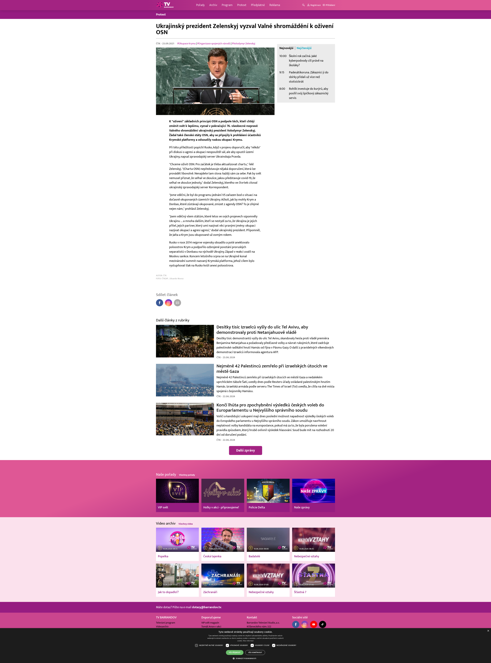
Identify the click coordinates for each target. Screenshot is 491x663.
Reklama (274, 5)
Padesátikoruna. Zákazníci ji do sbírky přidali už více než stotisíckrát (308, 77)
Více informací (248, 641)
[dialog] (245, 645)
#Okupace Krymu (186, 43)
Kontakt (252, 617)
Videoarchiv (162, 626)
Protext (241, 5)
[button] (245, 658)
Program (227, 5)
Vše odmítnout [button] (255, 652)
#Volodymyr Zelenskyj (243, 43)
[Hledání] (303, 5)
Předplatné (258, 5)
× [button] (488, 631)
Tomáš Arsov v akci (211, 626)
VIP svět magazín (210, 622)
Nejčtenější (304, 48)
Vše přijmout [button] (235, 652)
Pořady (200, 5)
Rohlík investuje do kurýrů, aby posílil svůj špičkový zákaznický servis (308, 93)
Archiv (213, 5)
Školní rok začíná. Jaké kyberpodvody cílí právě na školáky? (306, 60)
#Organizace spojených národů (213, 43)
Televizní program (165, 622)
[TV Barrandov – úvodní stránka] (165, 5)
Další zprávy (245, 450)
